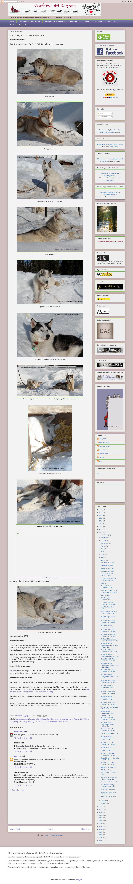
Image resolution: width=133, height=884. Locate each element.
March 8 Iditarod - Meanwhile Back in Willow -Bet (107, 724)
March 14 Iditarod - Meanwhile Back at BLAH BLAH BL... (109, 665)
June (103, 551)
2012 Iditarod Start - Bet (108, 767)
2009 (101, 812)
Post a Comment (18, 790)
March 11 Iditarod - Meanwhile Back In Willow (107, 687)
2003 (101, 829)
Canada (32, 719)
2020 (101, 509)
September (105, 543)
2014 (101, 526)
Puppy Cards (114, 146)
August (103, 546)
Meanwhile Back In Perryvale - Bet (106, 587)
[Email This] (38, 716)
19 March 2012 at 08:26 (23, 785)
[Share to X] (42, 716)
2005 (101, 823)
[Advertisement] (49, 809)
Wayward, (13, 671)
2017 (101, 518)
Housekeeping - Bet (106, 565)
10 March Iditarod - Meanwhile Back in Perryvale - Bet (107, 698)
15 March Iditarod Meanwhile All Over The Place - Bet (109, 645)
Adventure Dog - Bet (107, 568)
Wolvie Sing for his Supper (109, 173)
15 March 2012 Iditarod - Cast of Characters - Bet (109, 640)
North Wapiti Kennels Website (55, 21)
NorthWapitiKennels (116, 130)
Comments (103, 116)
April (102, 557)
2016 (101, 521)
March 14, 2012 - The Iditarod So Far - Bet (107, 660)
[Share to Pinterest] (46, 716)
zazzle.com (110, 180)
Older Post (85, 829)
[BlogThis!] (40, 716)
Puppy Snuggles (102, 144)
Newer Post (15, 829)
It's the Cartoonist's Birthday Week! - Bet (108, 603)
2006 (101, 821)
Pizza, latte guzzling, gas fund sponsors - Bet (108, 612)
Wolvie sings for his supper (109, 192)
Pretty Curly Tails (16, 722)
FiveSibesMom (19, 732)
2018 (101, 515)
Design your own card (107, 132)
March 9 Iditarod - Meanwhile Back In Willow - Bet (107, 713)
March (103, 560)
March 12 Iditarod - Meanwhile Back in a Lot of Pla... (109, 676)
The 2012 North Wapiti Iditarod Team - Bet (107, 785)
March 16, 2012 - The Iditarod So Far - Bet (107, 630)
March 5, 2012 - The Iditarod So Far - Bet (107, 763)
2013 (101, 529)
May (102, 554)
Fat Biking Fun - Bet (107, 571)
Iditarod (39, 719)
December (104, 535)
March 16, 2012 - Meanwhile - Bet (106, 626)
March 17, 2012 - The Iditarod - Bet (107, 617)
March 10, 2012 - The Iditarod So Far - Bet (107, 703)
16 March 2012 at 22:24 (23, 751)
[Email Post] (34, 716)
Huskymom (102, 439)
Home (12, 21)
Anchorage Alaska (21, 719)
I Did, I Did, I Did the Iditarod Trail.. (107, 598)
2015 (101, 524)
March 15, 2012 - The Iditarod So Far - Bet (107, 635)
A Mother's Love (102, 130)
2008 (101, 815)
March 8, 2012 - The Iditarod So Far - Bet (107, 729)
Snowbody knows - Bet (107, 789)
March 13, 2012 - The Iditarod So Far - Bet (107, 670)
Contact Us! (74, 21)
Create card (104, 161)
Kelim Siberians (104, 450)
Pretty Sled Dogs (29, 722)
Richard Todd (40, 722)
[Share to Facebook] (44, 716)
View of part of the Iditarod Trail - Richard (109, 708)
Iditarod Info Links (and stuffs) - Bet (108, 793)
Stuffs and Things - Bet (108, 796)
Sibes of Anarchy (102, 159)
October (104, 540)
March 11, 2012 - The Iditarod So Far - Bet (107, 692)
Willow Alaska (62, 722)
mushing (65, 719)
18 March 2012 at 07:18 (23, 767)
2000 (101, 838)
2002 (101, 832)
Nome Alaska (74, 719)
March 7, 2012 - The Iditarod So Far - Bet (107, 743)
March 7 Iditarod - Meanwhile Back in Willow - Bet (107, 738)
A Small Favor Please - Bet (109, 733)
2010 (101, 809)
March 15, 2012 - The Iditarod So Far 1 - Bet (108, 650)
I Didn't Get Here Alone (108, 770)
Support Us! (99, 21)
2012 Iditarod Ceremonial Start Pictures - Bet (108, 778)
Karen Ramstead (48, 719)
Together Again (105, 595)
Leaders (103, 583)
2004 (101, 826)
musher (58, 719)
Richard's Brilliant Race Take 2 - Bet (108, 574)
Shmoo (101, 457)
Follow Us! (87, 21)
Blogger (79, 880)
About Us (111, 21)
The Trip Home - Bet (107, 562)
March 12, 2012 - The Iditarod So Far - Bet (107, 681)
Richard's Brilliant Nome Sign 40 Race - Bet (108, 579)
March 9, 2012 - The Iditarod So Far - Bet (107, 719)
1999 (101, 840)
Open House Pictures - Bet (109, 782)
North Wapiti (84, 719)
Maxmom (17, 756)
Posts (101, 113)
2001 (101, 835)
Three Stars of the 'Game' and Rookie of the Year (109, 591)
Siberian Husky (51, 722)
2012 (101, 532)
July (102, 549)
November (104, 537)
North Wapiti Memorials (18, 25)
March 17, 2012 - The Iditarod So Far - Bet (107, 621)
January (104, 803)
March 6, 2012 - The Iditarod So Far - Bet (107, 754)
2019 (101, 512)
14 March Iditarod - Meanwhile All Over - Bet (109, 655)
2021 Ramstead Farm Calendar (29, 21)
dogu (100, 461)
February (104, 800)
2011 (101, 806)
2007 (101, 818)
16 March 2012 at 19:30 (23, 738)
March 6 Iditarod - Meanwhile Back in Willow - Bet (107, 748)
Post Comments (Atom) (54, 835)
